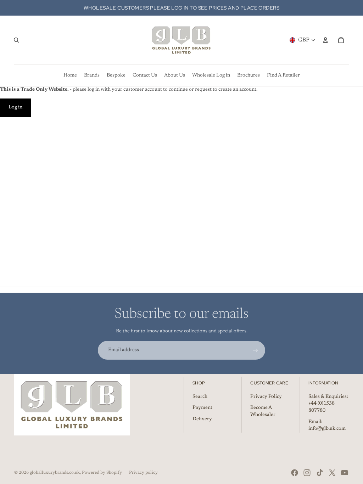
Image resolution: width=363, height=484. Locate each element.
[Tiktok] (319, 472)
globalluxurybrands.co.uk (55, 473)
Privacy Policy (266, 396)
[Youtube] (344, 472)
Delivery (202, 419)
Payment (202, 407)
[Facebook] (294, 472)
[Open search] (16, 40)
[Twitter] (332, 472)
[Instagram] (307, 472)
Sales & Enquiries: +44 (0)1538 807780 (328, 403)
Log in (15, 107)
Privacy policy (143, 473)
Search (199, 396)
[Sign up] (255, 350)
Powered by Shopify (102, 473)
